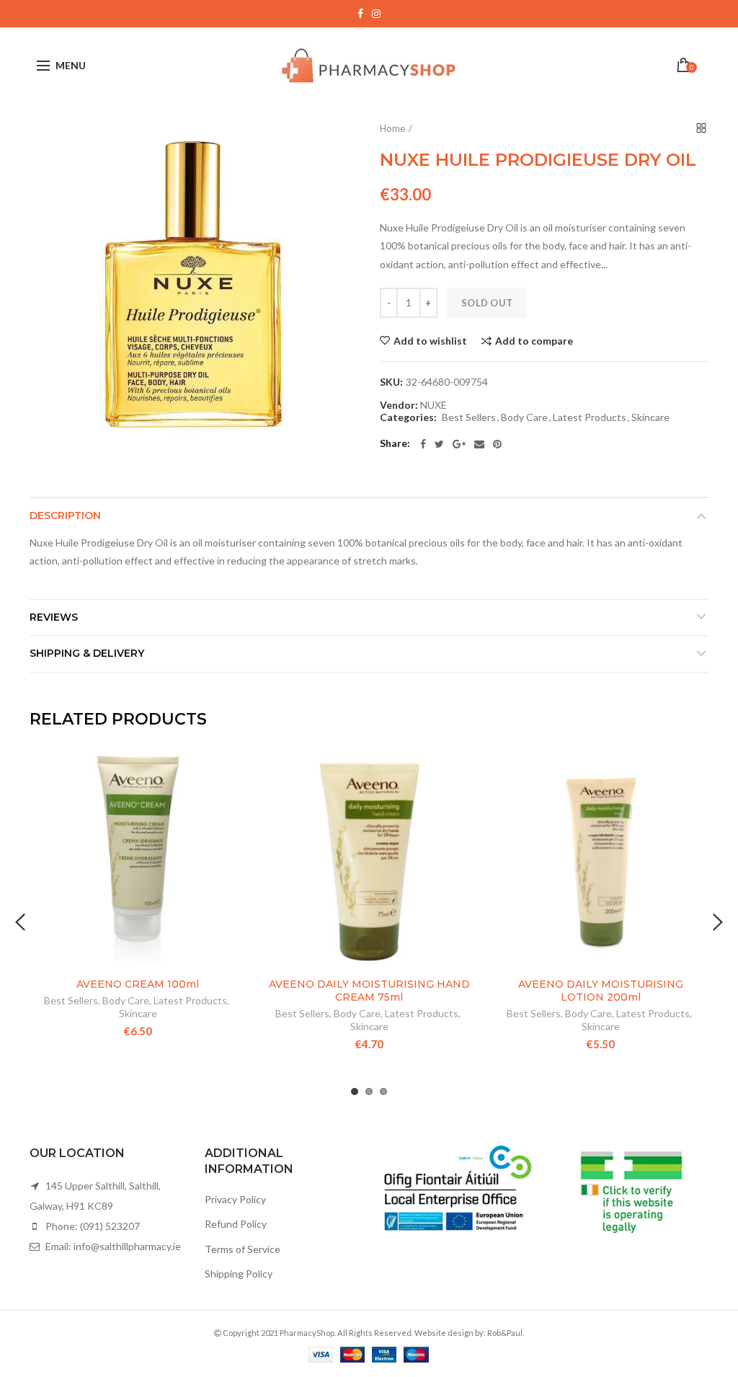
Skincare (650, 417)
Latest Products (589, 417)
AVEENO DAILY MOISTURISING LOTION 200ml (600, 991)
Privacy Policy (235, 1199)
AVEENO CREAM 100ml (137, 984)
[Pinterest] (497, 444)
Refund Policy (236, 1224)
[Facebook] (423, 444)
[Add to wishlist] (226, 773)
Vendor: (399, 405)
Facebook (360, 13)
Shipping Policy (238, 1273)
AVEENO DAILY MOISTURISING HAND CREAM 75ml (369, 991)
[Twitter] (439, 444)
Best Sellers (469, 417)
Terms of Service (242, 1249)
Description (65, 515)
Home (392, 128)
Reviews (54, 617)
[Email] (479, 444)
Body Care (524, 417)
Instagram (376, 13)
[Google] (459, 444)
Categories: (408, 417)
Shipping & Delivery (87, 653)
